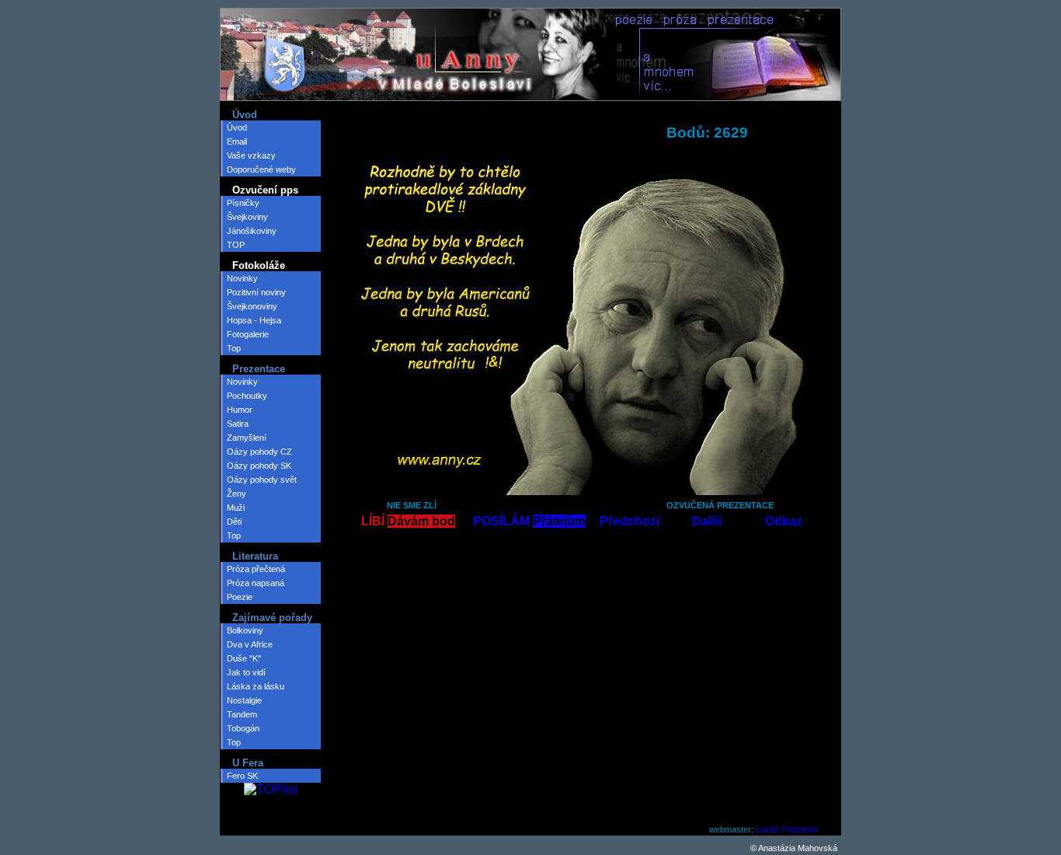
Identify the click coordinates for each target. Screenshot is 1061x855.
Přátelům (559, 521)
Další (707, 521)
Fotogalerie (248, 334)
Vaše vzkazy (251, 155)
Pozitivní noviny (256, 292)
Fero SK (242, 775)
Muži (236, 507)
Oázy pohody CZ (259, 451)
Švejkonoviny (252, 306)
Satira (238, 423)
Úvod (237, 127)
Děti (234, 521)
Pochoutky (247, 395)
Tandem (242, 714)
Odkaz (783, 521)
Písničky (243, 203)
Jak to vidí (246, 672)
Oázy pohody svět (262, 479)
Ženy (236, 493)
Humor (239, 409)
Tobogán (243, 728)
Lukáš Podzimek (787, 829)
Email (237, 141)
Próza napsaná (255, 583)
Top (234, 348)
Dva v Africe (250, 644)
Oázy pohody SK (259, 465)
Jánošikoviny (252, 231)
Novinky (242, 278)
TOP (236, 245)
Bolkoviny (245, 630)
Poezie (239, 597)
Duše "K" (244, 658)
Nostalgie (244, 700)
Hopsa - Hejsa (254, 320)
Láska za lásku (255, 686)
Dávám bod (421, 521)
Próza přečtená (256, 569)
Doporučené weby (261, 169)
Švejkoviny (247, 217)
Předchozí (629, 521)
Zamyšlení (246, 437)
